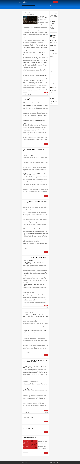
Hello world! (25, 416)
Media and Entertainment (28, 94)
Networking (52, 73)
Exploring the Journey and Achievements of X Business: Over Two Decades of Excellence (53, 21)
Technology (52, 75)
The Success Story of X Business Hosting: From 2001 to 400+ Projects (35, 310)
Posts (51, 74)
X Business (26, 462)
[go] (56, 32)
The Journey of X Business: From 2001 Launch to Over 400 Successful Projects (53, 25)
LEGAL (57, 462)
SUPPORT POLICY (54, 462)
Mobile (51, 72)
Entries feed (52, 81)
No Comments (46, 94)
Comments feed (52, 82)
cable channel (25, 92)
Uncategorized (27, 307)
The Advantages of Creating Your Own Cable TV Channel (33, 12)
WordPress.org (52, 83)
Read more (46, 92)
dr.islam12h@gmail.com (32, 14)
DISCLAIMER (51, 462)
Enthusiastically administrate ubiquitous (30, 437)
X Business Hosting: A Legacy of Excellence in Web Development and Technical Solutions (53, 19)
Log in (51, 80)
